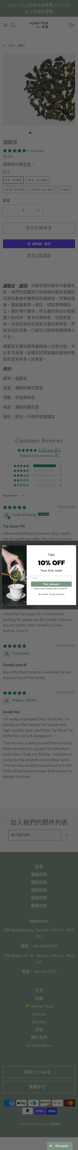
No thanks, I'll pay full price (51, 594)
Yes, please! (51, 584)
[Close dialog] (74, 546)
